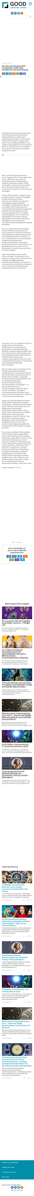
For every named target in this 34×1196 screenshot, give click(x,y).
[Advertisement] (17, 40)
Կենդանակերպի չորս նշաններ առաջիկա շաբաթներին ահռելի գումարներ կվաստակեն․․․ (17, 685)
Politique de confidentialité (10, 1162)
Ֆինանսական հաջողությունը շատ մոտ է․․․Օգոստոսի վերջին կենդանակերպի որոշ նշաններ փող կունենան (16, 716)
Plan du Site (5, 1177)
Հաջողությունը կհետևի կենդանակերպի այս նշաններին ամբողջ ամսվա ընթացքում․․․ (15, 774)
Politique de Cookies (8, 1167)
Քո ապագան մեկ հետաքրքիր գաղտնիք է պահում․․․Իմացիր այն (16, 623)
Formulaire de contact (9, 1172)
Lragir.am (18, 467)
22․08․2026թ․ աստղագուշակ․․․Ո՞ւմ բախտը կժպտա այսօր (16, 745)
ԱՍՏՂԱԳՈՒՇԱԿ (7, 900)
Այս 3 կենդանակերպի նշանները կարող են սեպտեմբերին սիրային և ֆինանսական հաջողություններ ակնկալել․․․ (15, 654)
